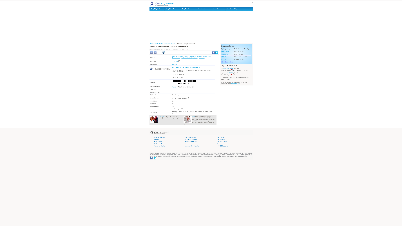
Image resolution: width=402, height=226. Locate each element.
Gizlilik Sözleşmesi (160, 144)
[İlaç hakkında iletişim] (163, 53)
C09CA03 (175, 61)
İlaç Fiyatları (221, 139)
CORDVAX (224, 54)
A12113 (174, 87)
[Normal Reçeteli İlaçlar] (188, 98)
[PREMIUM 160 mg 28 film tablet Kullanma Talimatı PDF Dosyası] (232, 70)
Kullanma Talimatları (191, 139)
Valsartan (202, 58)
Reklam (156, 139)
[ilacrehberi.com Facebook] (151, 159)
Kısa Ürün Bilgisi (228, 73)
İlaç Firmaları (189, 144)
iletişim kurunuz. (235, 83)
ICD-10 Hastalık (222, 146)
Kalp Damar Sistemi (177, 56)
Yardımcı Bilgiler (159, 146)
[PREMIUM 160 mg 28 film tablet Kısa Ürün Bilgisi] (155, 53)
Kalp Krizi (161, 116)
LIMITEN (223, 59)
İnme (193, 116)
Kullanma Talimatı (228, 68)
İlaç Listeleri (221, 137)
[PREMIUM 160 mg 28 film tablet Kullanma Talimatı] (151, 53)
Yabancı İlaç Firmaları (192, 146)
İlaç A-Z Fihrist (222, 141)
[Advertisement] (201, 26)
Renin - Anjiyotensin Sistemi (193, 56)
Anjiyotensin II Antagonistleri (190, 58)
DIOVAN (223, 57)
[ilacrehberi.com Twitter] (155, 159)
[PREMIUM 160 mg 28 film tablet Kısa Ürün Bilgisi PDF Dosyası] (231, 75)
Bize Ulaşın (158, 141)
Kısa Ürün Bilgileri (191, 141)
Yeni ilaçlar (220, 144)
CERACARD (225, 51)
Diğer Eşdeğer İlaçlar (227, 62)
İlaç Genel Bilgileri (191, 137)
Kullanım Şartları (159, 137)
